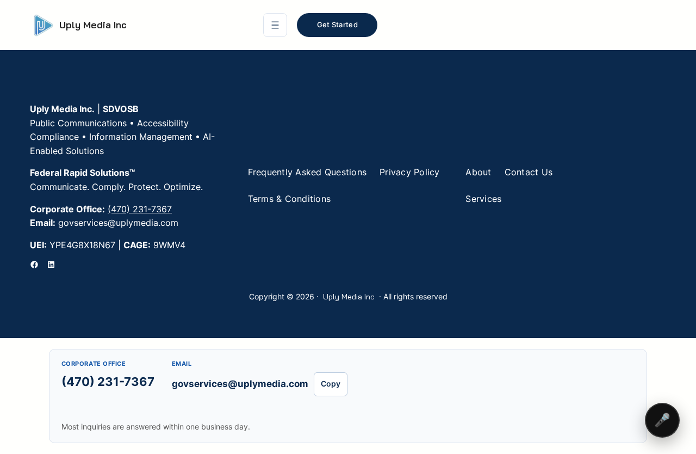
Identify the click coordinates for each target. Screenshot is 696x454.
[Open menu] (275, 25)
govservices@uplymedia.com (240, 383)
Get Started (337, 24)
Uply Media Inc (93, 25)
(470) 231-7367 (140, 209)
